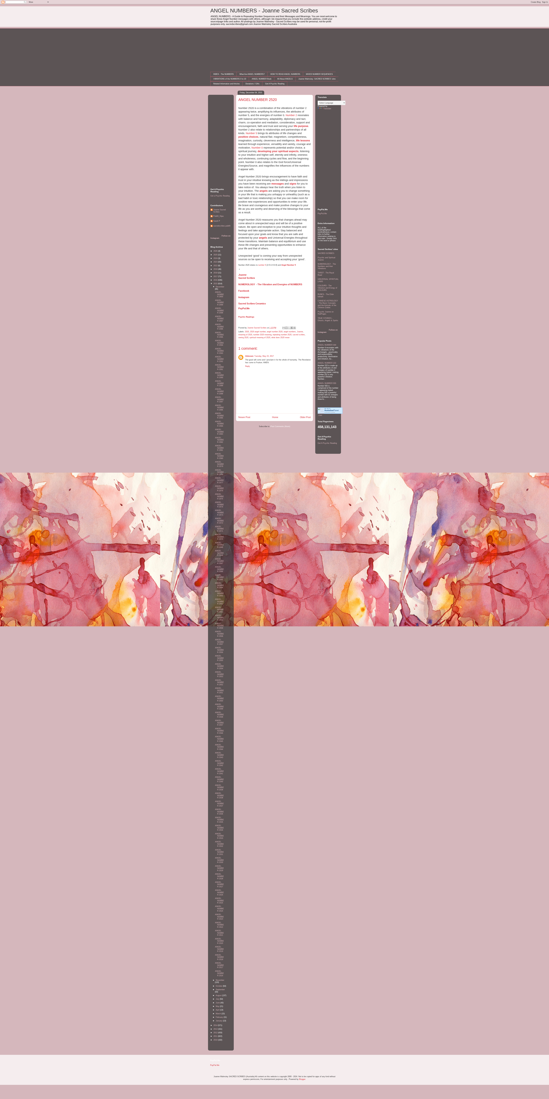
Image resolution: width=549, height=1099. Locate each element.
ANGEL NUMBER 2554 (219, 666)
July (218, 999)
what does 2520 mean (280, 337)
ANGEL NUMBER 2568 (219, 553)
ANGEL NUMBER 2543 (219, 755)
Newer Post (244, 417)
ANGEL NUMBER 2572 (219, 520)
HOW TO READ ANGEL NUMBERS (285, 74)
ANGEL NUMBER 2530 (219, 860)
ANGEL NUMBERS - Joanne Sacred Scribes (264, 11)
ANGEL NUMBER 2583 (219, 431)
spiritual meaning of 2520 (259, 337)
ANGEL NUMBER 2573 (219, 512)
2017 (215, 276)
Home (275, 417)
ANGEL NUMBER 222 (327, 363)
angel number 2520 (275, 332)
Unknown (249, 356)
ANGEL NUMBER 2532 (219, 844)
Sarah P (216, 221)
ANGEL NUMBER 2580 (219, 456)
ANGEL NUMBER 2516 (219, 973)
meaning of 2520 (245, 335)
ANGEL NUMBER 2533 (219, 836)
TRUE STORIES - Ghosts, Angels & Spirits (328, 319)
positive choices (248, 136)
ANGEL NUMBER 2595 (219, 335)
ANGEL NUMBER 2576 (219, 488)
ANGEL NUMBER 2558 (219, 633)
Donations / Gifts (252, 84)
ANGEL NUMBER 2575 (219, 496)
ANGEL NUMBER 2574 (219, 504)
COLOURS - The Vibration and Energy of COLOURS (327, 288)
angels (263, 190)
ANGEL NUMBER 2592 (219, 359)
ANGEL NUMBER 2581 (219, 448)
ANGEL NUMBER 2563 (219, 593)
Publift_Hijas (218, 216)
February (220, 1017)
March (218, 1014)
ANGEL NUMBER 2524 (219, 908)
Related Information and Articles (226, 84)
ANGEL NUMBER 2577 (219, 480)
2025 (215, 255)
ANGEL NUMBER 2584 (219, 423)
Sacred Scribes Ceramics (252, 303)
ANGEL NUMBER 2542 (219, 763)
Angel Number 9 (288, 265)
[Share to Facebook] (291, 327)
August (219, 995)
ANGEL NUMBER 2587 (219, 399)
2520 (247, 332)
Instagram (243, 297)
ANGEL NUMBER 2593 (219, 351)
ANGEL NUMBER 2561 (219, 609)
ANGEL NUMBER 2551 (219, 690)
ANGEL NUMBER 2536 (219, 811)
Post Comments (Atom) (280, 426)
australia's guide (329, 412)
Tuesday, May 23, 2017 (264, 356)
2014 (215, 1025)
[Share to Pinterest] (294, 327)
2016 (215, 280)
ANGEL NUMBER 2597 (219, 318)
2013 (215, 1029)
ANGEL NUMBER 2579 (219, 464)
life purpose (301, 126)
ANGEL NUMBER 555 (327, 383)
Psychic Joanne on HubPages (326, 313)
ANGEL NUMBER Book (261, 79)
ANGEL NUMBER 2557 (219, 642)
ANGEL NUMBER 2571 (219, 529)
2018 (215, 273)
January (219, 1021)
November (220, 980)
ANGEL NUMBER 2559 (219, 625)
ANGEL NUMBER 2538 (219, 795)
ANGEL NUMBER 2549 (219, 706)
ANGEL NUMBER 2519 (219, 949)
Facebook (243, 291)
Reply (247, 366)
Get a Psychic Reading (220, 196)
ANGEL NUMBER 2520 (219, 941)
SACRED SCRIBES (326, 253)
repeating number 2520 (282, 335)
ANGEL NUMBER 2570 (219, 537)
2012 (215, 1033)
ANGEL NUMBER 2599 (219, 302)
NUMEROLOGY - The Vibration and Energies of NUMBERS (270, 284)
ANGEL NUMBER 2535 (219, 819)
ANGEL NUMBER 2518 (219, 957)
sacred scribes (299, 335)
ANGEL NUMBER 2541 (219, 771)
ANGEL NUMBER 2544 (219, 747)
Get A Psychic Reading (274, 84)
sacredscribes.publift (221, 226)
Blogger (302, 1079)
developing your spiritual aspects (278, 151)
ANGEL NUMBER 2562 (219, 601)
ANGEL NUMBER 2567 (219, 561)
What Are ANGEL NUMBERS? (252, 74)
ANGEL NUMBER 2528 (219, 876)
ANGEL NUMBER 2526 (219, 892)
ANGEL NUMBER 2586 (219, 407)
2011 (215, 1036)
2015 (215, 284)
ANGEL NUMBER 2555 (219, 658)
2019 (215, 269)
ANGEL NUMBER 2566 (219, 569)
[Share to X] (289, 327)
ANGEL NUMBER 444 (327, 345)
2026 (215, 251)
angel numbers (290, 332)
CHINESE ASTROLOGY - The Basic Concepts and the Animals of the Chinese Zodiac (328, 304)
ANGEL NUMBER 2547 (219, 722)
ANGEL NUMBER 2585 (219, 415)
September (220, 989)
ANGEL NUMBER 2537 (219, 803)
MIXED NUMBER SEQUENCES (319, 74)
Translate (327, 109)
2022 (215, 265)
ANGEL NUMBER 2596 (219, 326)
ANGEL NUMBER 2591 (219, 367)
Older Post (305, 417)
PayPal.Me (244, 308)
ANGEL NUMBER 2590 (219, 375)
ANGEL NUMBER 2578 (219, 472)
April (218, 1010)
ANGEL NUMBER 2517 (219, 965)
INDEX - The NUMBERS (223, 74)
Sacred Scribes (246, 278)
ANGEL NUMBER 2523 (219, 916)
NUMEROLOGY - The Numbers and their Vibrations (327, 266)
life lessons (303, 140)
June (218, 1003)
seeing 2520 (243, 337)
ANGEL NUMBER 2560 (219, 617)
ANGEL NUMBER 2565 (219, 577)
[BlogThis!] (286, 327)
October (219, 986)
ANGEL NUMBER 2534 (219, 828)
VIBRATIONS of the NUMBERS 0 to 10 (229, 79)
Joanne (242, 275)
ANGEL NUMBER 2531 (219, 852)
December (220, 287)
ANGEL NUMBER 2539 (219, 787)
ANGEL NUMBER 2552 (219, 682)
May (218, 1006)
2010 (215, 1040)
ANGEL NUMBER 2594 (219, 343)
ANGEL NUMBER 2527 (219, 884)
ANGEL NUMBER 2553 (219, 674)
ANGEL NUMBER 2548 (219, 714)
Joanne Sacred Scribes (219, 211)
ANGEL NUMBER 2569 (219, 545)
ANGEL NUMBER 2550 (219, 698)
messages (277, 183)
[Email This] (283, 327)
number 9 (262, 265)
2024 (215, 258)
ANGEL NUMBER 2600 (219, 294)
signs (293, 183)
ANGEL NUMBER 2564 (219, 585)
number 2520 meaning (262, 335)
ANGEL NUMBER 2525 (219, 900)
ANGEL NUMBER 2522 (219, 925)
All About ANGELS (285, 79)
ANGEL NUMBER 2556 (219, 650)
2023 (215, 262)
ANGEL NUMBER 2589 (219, 383)
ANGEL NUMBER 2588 (219, 391)
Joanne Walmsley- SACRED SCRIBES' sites (317, 79)
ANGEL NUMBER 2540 (219, 779)
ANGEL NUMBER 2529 (219, 868)
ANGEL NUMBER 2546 (219, 731)
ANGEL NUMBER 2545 (219, 739)
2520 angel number (258, 332)
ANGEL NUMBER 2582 (219, 440)
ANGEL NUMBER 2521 (219, 933)
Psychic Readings (246, 317)
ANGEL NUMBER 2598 (219, 310)
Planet (331, 410)
